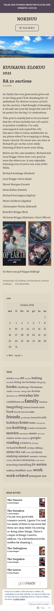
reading (12, 443)
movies (12, 433)
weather (20, 470)
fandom (22, 280)
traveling (12, 464)
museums (23, 434)
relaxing (34, 443)
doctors (10, 396)
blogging (41, 382)
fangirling (14, 407)
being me (19, 382)
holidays (12, 422)
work (38, 470)
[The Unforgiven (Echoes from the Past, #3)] (42, 554)
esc (16, 396)
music (33, 433)
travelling (24, 464)
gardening (26, 418)
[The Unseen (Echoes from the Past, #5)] (42, 506)
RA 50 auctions (17, 81)
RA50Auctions (33, 280)
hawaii (34, 417)
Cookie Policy (19, 599)
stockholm (36, 452)
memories (41, 428)
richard (11, 447)
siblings (39, 448)
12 (27, 328)
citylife (9, 391)
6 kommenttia (22, 284)
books (11, 387)
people (36, 438)
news (18, 438)
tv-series (39, 464)
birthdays (31, 382)
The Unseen (14, 500)
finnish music (38, 407)
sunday (9, 460)
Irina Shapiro (14, 503)
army (16, 378)
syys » (18, 355)
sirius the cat (16, 452)
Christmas (36, 387)
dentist (35, 391)
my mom (41, 434)
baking (37, 378)
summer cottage (38, 456)
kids (9, 428)
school (21, 447)
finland (27, 407)
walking (10, 470)
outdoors (26, 438)
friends (13, 417)
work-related (17, 476)
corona (16, 391)
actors (10, 378)
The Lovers (14, 569)
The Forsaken (15, 510)
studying (12, 456)
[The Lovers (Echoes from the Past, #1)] (42, 576)
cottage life (25, 391)
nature (10, 438)
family (32, 401)
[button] (14, 243)
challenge (23, 387)
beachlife (10, 382)
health (42, 417)
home (24, 422)
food (9, 411)
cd (16, 280)
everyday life (29, 395)
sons (28, 452)
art (22, 378)
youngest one (38, 476)
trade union (39, 460)
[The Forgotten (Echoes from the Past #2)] (42, 565)
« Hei (9, 355)
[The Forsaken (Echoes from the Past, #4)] (42, 517)
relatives (25, 442)
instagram (40, 423)
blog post (16, 97)
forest (17, 412)
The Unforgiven (17, 548)
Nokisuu (27, 19)
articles (28, 378)
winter (29, 471)
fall (22, 402)
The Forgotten (16, 559)
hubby (32, 423)
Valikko (28, 27)
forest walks (28, 412)
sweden (17, 460)
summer (23, 456)
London (31, 428)
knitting (19, 428)
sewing (30, 448)
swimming (28, 460)
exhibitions (13, 401)
